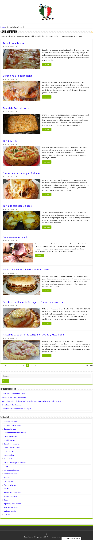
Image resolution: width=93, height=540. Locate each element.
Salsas (6, 500)
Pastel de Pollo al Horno (16, 108)
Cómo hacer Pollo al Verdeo (11, 405)
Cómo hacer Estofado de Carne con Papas (16, 409)
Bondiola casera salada (15, 237)
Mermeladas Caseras (11, 470)
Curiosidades (8, 459)
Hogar (6, 466)
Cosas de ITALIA (10, 451)
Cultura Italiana (9, 455)
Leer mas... (47, 64)
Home (2, 27)
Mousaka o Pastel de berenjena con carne (26, 269)
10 (31, 365)
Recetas (6, 489)
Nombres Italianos (10, 474)
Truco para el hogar (11, 507)
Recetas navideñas (10, 496)
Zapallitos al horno (13, 43)
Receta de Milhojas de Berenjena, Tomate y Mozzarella (33, 302)
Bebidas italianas (10, 429)
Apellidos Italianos (10, 421)
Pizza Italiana (8, 481)
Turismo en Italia (10, 511)
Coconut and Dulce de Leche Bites (13, 394)
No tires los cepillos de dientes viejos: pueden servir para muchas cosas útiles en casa (31, 401)
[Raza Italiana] (46, 11)
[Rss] (46, 534)
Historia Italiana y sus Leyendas (15, 463)
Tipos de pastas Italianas (12, 504)
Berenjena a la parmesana (17, 75)
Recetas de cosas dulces (12, 492)
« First (4, 365)
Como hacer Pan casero (12, 448)
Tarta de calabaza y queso (17, 205)
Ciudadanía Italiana (10, 436)
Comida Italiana (9, 47)
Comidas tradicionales (11, 444)
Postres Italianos (10, 485)
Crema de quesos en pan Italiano (21, 173)
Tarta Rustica (10, 140)
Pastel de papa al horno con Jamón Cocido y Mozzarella (33, 334)
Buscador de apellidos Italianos (15, 433)
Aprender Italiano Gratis (12, 425)
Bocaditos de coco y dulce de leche (14, 397)
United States (8, 515)
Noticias (7, 477)
